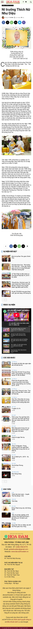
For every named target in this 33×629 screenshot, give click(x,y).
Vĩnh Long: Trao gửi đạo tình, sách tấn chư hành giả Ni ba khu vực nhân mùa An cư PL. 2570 (21, 419)
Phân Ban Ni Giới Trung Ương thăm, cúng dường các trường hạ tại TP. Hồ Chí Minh (21, 373)
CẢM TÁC (14, 499)
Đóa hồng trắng (16, 474)
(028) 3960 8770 (22, 547)
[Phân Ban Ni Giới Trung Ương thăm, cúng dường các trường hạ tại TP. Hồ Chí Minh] (6, 373)
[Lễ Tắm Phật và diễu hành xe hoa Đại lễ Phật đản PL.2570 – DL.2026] (6, 276)
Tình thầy (14, 501)
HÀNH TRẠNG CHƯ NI (7, 5)
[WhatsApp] (11, 22)
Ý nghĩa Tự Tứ (16, 408)
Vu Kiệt (11, 17)
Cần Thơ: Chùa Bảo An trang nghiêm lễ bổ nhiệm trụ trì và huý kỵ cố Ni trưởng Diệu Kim (20, 400)
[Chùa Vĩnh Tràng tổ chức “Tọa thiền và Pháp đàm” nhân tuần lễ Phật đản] (6, 391)
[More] (27, 246)
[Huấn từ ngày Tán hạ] (6, 438)
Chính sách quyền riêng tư (22, 619)
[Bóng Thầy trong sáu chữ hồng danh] (6, 508)
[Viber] (24, 22)
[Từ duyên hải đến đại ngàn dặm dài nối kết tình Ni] (6, 364)
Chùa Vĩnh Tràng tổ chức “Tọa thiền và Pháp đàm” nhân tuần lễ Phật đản (21, 392)
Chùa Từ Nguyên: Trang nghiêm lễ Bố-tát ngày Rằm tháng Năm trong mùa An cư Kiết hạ (20, 448)
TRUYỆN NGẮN (15, 471)
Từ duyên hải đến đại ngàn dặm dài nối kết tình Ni (21, 364)
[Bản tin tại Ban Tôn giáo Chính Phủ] (6, 258)
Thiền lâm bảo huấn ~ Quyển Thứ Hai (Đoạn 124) (20, 495)
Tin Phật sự (14, 361)
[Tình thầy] (6, 501)
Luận (13, 492)
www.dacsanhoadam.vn (19, 552)
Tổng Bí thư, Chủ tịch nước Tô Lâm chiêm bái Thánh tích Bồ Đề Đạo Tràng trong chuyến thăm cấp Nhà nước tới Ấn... (21, 285)
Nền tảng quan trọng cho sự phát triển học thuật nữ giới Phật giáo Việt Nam (20, 429)
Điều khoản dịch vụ (13, 622)
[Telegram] (19, 22)
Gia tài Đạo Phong (17, 465)
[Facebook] (23, 2)
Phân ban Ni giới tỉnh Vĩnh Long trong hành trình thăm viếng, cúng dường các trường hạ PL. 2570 (21, 383)
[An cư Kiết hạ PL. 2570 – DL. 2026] (6, 457)
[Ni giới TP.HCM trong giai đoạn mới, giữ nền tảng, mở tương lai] (6, 293)
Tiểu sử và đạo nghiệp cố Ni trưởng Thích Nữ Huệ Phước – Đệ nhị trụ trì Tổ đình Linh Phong (21, 517)
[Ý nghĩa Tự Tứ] (6, 409)
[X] (7, 22)
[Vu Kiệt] (3, 17)
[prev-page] (3, 300)
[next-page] (6, 300)
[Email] (15, 22)
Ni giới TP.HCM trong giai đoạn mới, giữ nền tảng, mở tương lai (21, 292)
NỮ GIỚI (14, 406)
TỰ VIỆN (13, 523)
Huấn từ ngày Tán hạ (18, 437)
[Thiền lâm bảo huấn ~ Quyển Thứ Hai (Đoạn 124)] (6, 494)
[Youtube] (26, 2)
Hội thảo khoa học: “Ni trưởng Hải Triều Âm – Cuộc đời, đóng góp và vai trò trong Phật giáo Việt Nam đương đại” (21, 267)
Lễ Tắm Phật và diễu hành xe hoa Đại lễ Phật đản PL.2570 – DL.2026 (21, 275)
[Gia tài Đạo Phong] (6, 466)
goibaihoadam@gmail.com (18, 549)
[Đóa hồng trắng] (6, 474)
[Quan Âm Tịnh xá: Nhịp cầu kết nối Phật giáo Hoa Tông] (6, 525)
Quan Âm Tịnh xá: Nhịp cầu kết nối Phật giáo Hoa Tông (21, 525)
